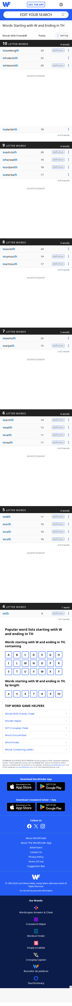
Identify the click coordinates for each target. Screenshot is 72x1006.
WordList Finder (36, 935)
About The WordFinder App (36, 842)
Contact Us (36, 852)
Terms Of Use (36, 861)
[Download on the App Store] (21, 786)
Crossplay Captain (36, 959)
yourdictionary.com (57, 765)
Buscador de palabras (36, 971)
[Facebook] (29, 827)
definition (58, 50)
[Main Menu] (68, 5)
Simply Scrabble (36, 947)
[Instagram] (42, 827)
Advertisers (36, 847)
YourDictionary (36, 983)
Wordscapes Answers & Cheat (36, 912)
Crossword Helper (36, 924)
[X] (36, 827)
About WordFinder (36, 838)
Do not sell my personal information (36, 890)
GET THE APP (36, 4)
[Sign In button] (61, 5)
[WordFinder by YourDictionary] (7, 4)
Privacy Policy (36, 856)
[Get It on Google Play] (51, 786)
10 (58, 694)
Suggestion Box (36, 866)
